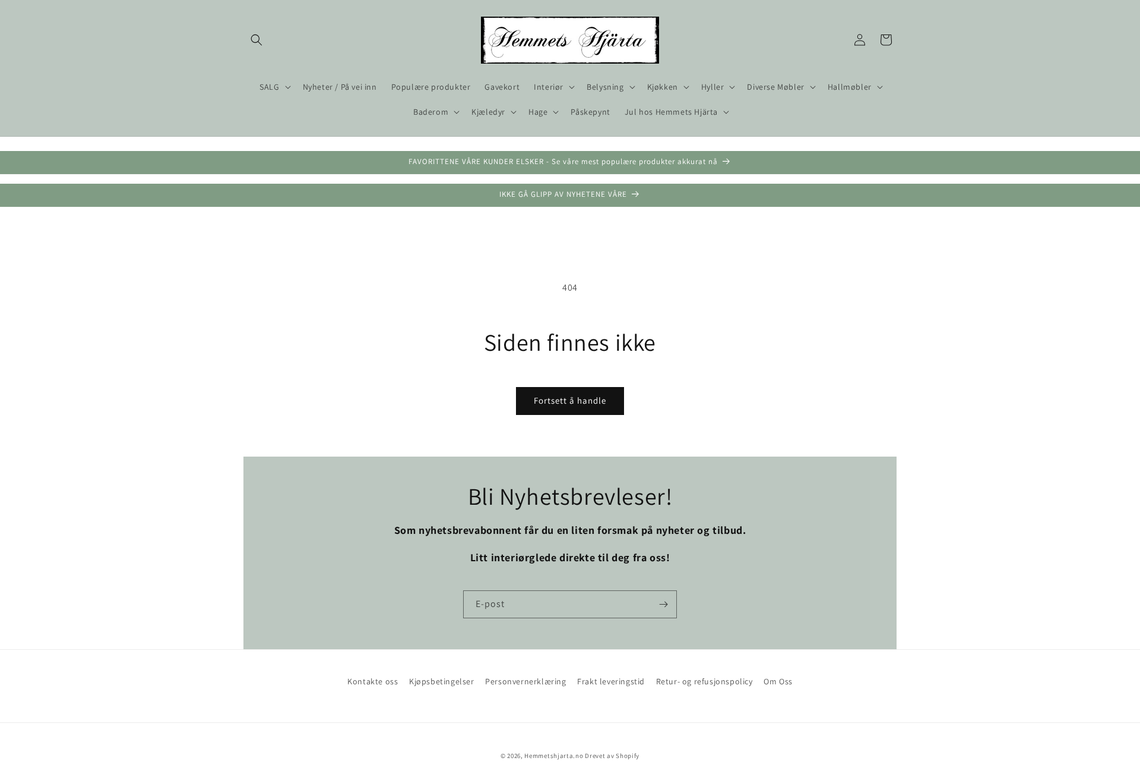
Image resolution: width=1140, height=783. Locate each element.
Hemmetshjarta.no (553, 755)
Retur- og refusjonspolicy (704, 681)
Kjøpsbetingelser (441, 681)
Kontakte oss (372, 681)
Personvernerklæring (525, 681)
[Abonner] (663, 604)
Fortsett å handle (570, 400)
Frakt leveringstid (611, 681)
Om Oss (778, 681)
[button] (256, 40)
